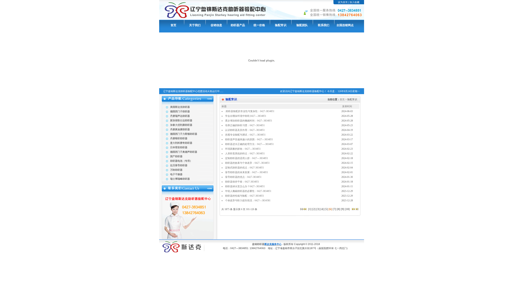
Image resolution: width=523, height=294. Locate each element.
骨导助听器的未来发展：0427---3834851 (246, 172)
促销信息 (216, 25)
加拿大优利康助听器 (181, 125)
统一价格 (259, 25)
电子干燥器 (176, 174)
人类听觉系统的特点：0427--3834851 (245, 153)
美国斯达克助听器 (180, 107)
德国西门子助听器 (180, 111)
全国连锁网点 (345, 25)
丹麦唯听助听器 (178, 138)
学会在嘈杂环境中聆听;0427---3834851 (245, 116)
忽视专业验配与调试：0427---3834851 (245, 134)
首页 (173, 25)
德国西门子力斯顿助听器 (183, 134)
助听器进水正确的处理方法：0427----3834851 (249, 144)
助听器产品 (238, 25)
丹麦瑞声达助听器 (180, 116)
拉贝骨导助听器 (178, 165)
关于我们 (195, 25)
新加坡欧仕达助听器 (181, 120)
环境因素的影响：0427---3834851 (243, 148)
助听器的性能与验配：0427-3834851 (244, 195)
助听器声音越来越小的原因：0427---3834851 (249, 139)
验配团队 (302, 25)
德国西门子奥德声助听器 (183, 151)
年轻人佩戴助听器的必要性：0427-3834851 (248, 191)
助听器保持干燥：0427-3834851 (242, 181)
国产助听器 (176, 156)
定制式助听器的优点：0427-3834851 (244, 167)
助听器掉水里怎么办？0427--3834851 (245, 186)
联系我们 (323, 25)
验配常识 (280, 25)
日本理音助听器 (178, 147)
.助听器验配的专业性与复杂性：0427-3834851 (249, 111)
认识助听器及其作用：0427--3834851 (245, 130)
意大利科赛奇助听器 (181, 142)
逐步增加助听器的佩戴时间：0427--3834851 (248, 120)
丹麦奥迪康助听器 (180, 129)
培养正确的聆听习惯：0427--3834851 (245, 125)
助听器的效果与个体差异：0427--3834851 (247, 162)
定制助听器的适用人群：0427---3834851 (246, 158)
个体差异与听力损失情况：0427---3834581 (247, 200)
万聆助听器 (176, 169)
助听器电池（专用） (181, 160)
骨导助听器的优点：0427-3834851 (243, 177)
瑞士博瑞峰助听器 (180, 178)
